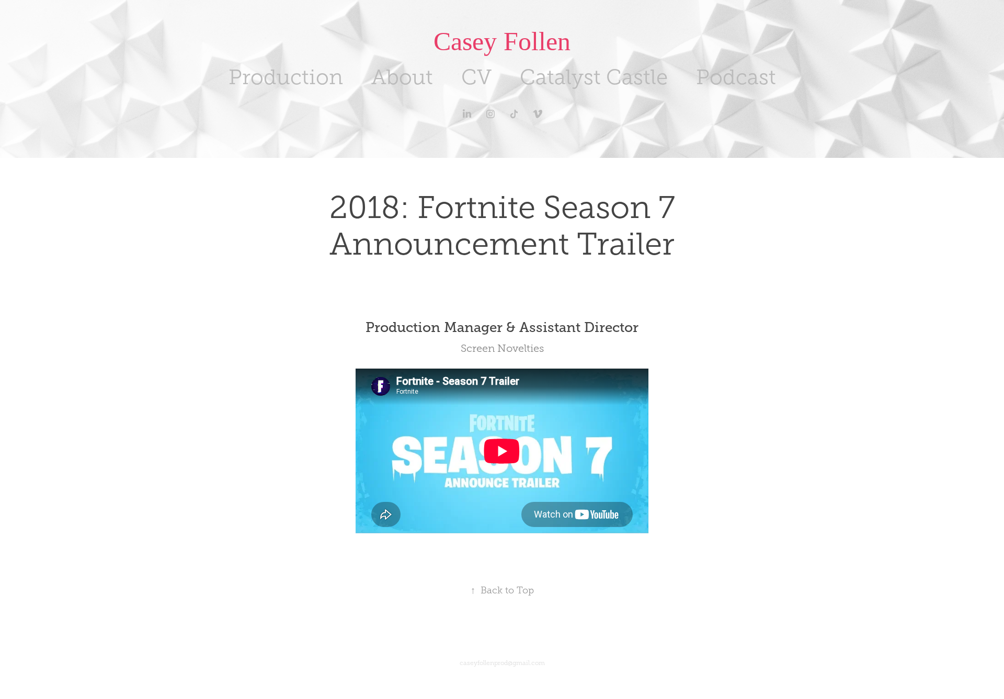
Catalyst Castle (594, 77)
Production (286, 77)
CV (476, 77)
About (402, 77)
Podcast (736, 77)
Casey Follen (502, 41)
